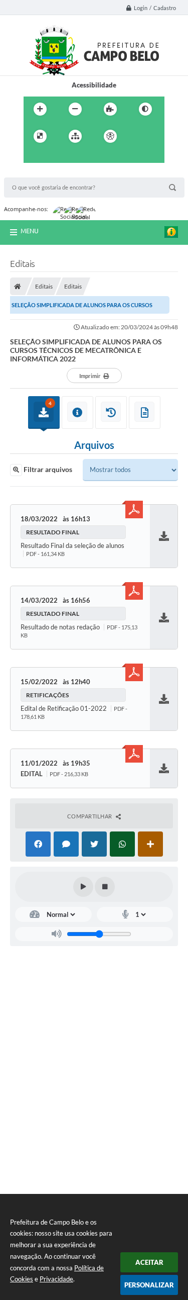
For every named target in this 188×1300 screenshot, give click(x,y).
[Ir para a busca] (56, 157)
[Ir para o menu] (34, 157)
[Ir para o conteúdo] (139, 136)
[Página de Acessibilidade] (110, 136)
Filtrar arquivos (47, 469)
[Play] (83, 887)
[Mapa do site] (75, 136)
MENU (30, 230)
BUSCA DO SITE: (33, 172)
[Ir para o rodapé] (78, 157)
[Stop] (105, 887)
